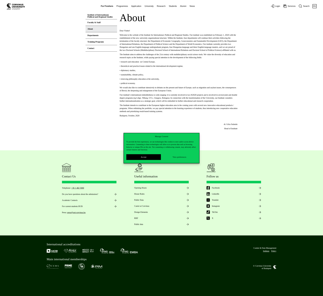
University (149, 6)
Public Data (139, 200)
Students (173, 6)
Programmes (122, 6)
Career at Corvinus (141, 206)
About (90, 29)
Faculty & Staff (94, 22)
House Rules (139, 194)
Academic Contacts (69, 200)
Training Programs (95, 42)
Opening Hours (140, 188)
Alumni (183, 6)
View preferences (179, 157)
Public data (138, 224)
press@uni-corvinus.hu (76, 212)
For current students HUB (72, 206)
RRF (136, 218)
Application (136, 6)
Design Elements (141, 212)
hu (314, 6)
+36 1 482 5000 (77, 188)
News (192, 6)
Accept (143, 157)
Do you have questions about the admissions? (80, 194)
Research (161, 6)
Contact (90, 48)
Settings (266, 251)
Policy (273, 251)
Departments (93, 35)
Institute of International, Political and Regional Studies (100, 16)
